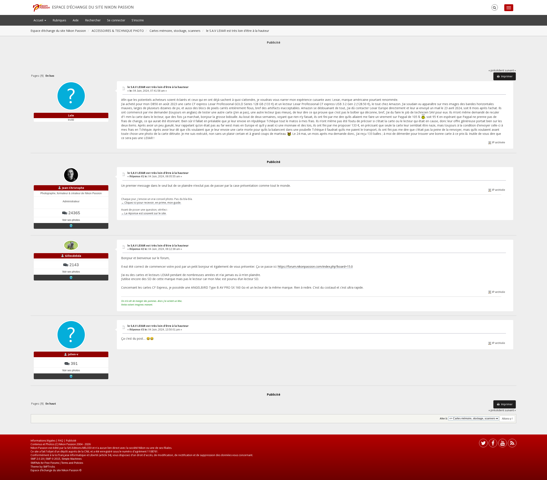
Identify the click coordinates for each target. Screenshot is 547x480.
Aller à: (444, 418)
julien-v (73, 354)
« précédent (496, 70)
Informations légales (43, 440)
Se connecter (116, 20)
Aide (76, 20)
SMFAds (35, 462)
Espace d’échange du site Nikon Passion (93, 7)
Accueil (39, 20)
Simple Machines (72, 458)
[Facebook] (493, 444)
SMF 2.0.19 (37, 458)
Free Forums (51, 462)
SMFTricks (49, 466)
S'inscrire (138, 20)
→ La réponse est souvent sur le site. (143, 213)
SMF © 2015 (53, 458)
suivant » (510, 70)
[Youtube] (502, 444)
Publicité (71, 440)
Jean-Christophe (73, 188)
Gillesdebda (73, 256)
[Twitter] (483, 444)
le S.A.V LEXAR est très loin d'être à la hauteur (157, 87)
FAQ (60, 440)
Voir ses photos (71, 220)
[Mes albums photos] (71, 277)
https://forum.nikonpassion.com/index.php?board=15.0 (315, 266)
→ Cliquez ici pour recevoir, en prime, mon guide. (151, 202)
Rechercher (93, 20)
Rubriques (59, 20)
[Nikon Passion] (71, 225)
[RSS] (512, 444)
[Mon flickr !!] (71, 376)
